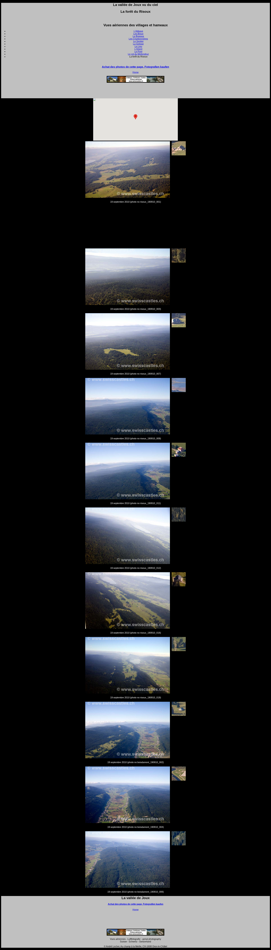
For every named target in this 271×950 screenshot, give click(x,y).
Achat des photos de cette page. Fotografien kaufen (135, 66)
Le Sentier (138, 41)
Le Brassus (138, 36)
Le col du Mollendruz (138, 54)
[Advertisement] (135, 91)
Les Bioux (138, 34)
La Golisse (138, 44)
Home (136, 72)
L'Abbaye (138, 31)
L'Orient (138, 49)
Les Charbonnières (138, 39)
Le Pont (138, 51)
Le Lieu (138, 46)
